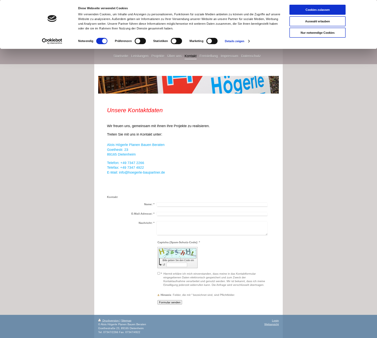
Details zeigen (234, 41)
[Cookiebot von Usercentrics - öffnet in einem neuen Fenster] (52, 41)
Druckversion (111, 320)
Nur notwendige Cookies (318, 32)
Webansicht (271, 324)
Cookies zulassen (318, 9)
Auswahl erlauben (317, 21)
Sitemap (126, 320)
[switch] (140, 41)
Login (275, 320)
